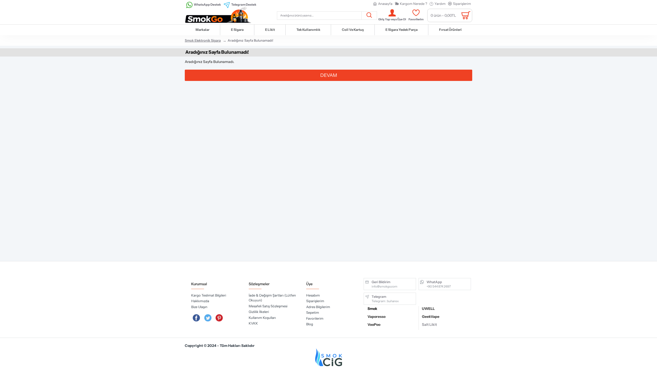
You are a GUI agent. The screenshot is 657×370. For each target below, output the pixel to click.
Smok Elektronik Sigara (203, 40)
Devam (328, 75)
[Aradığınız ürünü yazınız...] (369, 16)
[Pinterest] (219, 317)
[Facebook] (196, 317)
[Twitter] (208, 317)
